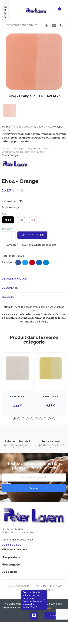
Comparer (11, 245)
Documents (10, 287)
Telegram (46, 262)
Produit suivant (63, 152)
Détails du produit (15, 278)
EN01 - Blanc (17, 396)
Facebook (18, 262)
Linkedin (39, 262)
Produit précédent (55, 152)
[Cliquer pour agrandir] (6, 95)
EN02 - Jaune (50, 396)
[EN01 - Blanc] (17, 368)
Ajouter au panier (32, 235)
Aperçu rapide (24, 372)
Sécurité (8, 296)
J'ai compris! (54, 615)
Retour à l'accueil (59, 152)
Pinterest (32, 262)
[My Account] (64, 10)
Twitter (25, 262)
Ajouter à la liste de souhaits (39, 245)
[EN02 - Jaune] (50, 368)
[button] (14, 418)
